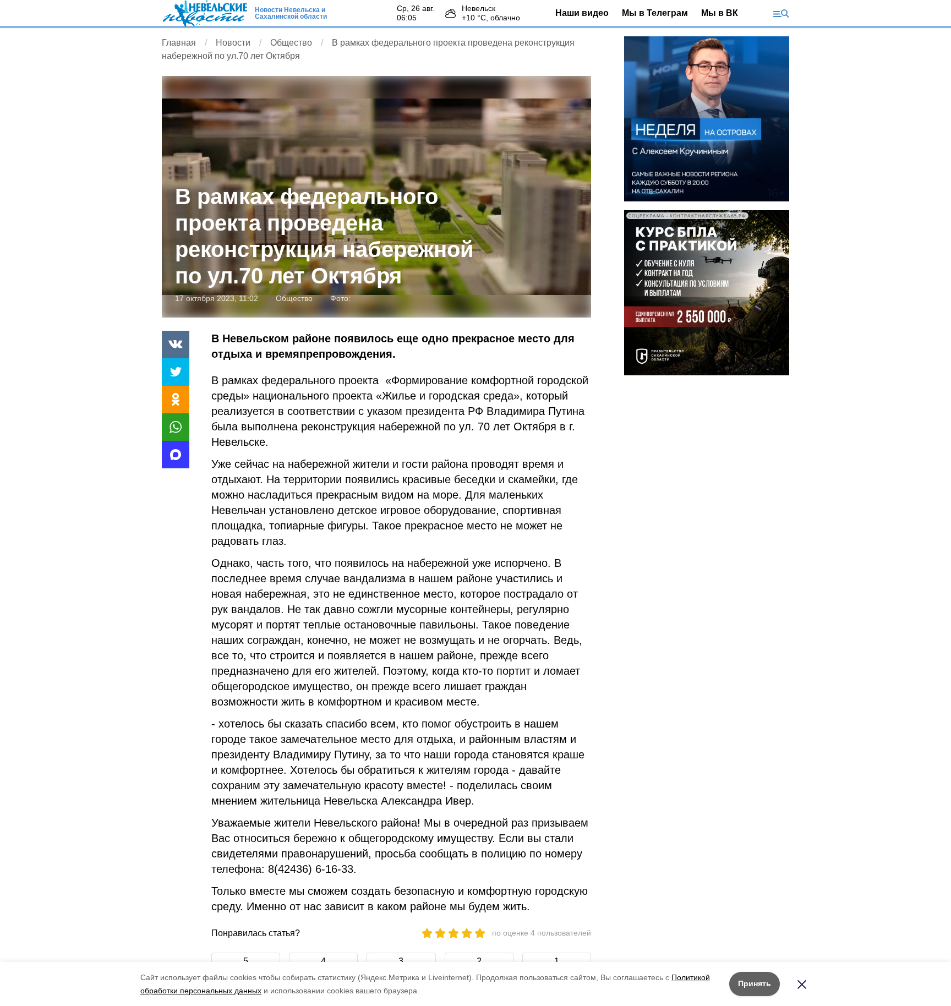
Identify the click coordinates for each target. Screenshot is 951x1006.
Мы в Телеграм (655, 13)
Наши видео (582, 13)
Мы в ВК (719, 13)
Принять (754, 983)
